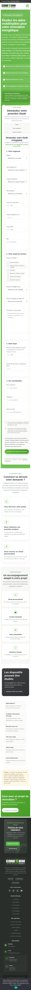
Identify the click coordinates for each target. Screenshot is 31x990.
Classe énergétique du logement (15, 298)
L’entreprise (16, 899)
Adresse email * (10, 409)
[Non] (29, 984)
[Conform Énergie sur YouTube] (21, 890)
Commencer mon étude (10, 810)
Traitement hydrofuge (16, 933)
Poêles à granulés (16, 927)
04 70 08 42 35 (13, 848)
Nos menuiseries (16, 905)
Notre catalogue (16, 911)
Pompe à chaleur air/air (16, 924)
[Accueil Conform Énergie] (15, 861)
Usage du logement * (12, 179)
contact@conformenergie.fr (14, 953)
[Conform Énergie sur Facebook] (9, 890)
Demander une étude (13, 843)
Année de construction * (12, 202)
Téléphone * (9, 397)
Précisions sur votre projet (13, 310)
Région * (8, 155)
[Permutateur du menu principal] (27, 5)
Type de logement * (11, 167)
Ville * (7, 239)
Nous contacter (16, 913)
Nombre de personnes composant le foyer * (16, 364)
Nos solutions (16, 902)
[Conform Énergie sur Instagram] (13, 890)
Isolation (16, 930)
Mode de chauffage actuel (13, 286)
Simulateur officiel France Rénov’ (14, 691)
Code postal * (10, 226)
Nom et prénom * (11, 385)
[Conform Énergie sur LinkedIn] (17, 890)
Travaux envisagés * (11, 258)
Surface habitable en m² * (13, 214)
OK (16, 987)
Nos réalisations (16, 908)
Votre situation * (10, 190)
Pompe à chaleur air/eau (16, 921)
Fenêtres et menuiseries (16, 936)
